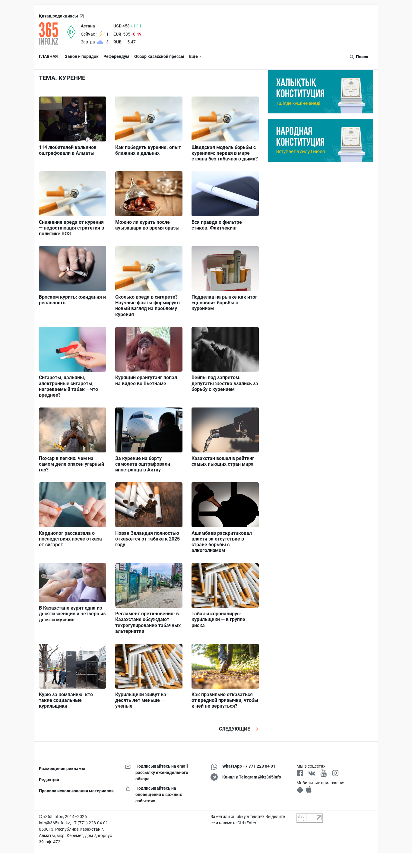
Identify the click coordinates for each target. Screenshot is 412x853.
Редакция (49, 779)
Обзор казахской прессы (159, 56)
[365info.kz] (53, 33)
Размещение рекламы (62, 768)
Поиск (361, 56)
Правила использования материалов (76, 790)
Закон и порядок (82, 56)
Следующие (235, 729)
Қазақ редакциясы (58, 16)
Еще (193, 56)
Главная (48, 56)
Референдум (116, 56)
